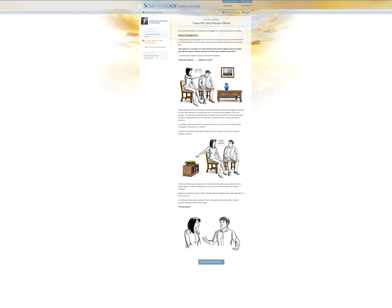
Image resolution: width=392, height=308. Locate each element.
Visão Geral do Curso (151, 28)
